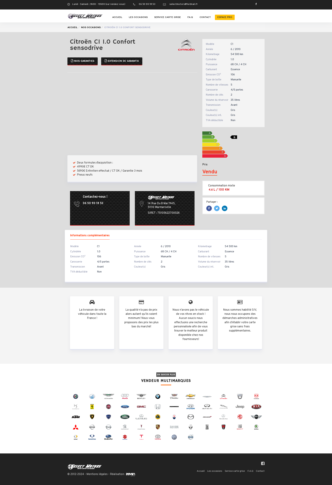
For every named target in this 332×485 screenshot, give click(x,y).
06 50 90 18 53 (147, 4)
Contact (205, 17)
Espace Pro (224, 17)
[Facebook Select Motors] (255, 4)
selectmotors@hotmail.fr (183, 4)
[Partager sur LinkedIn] (225, 208)
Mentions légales (97, 474)
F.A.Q (190, 17)
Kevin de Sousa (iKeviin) (130, 474)
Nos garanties (83, 61)
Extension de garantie (123, 61)
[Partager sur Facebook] (209, 208)
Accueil (117, 17)
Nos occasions (91, 27)
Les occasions (138, 17)
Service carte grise (167, 17)
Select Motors (84, 467)
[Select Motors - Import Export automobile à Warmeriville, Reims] (85, 15)
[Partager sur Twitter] (217, 208)
